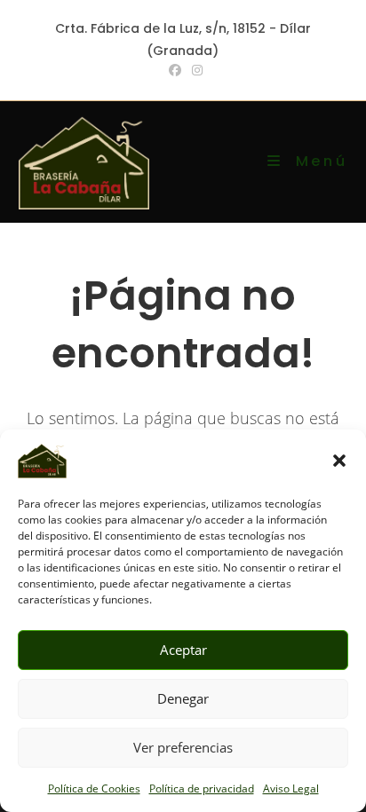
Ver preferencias (183, 747)
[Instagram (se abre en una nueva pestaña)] (195, 70)
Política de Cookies (94, 788)
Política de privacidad (201, 788)
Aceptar (183, 649)
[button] (339, 460)
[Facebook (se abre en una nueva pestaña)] (175, 70)
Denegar (183, 698)
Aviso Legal (291, 788)
